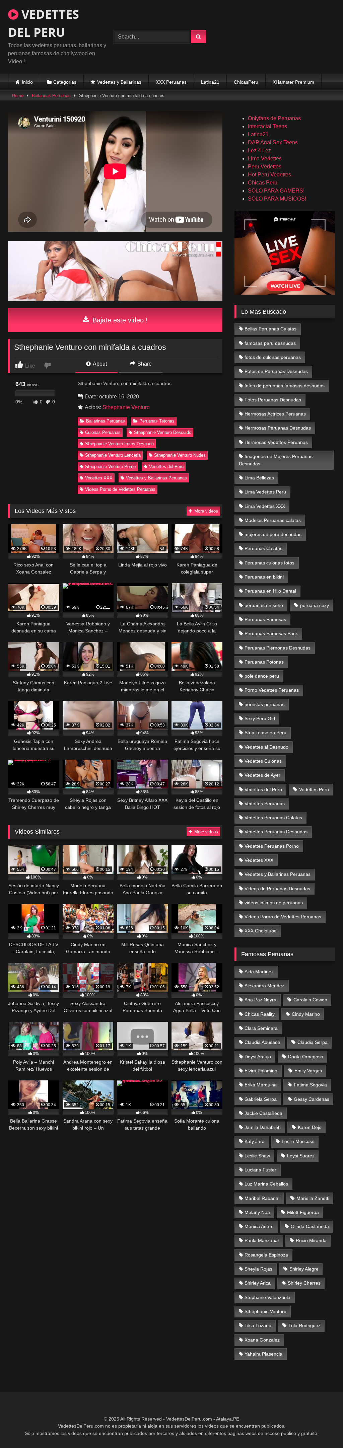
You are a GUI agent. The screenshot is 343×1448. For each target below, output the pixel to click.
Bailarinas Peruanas (51, 95)
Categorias (64, 82)
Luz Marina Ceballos (266, 1184)
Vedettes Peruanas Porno (272, 846)
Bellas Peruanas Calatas (270, 328)
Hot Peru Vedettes (269, 174)
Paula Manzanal (262, 1240)
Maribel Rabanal (262, 1198)
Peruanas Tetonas (157, 421)
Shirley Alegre (304, 1269)
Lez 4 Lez (259, 150)
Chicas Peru (262, 182)
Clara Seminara (261, 1028)
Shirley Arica (258, 1283)
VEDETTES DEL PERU (43, 23)
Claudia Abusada (262, 1042)
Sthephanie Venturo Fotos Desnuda (119, 443)
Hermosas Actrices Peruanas (275, 413)
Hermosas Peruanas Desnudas (278, 428)
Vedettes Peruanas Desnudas (276, 831)
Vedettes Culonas (263, 761)
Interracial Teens (267, 126)
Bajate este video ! (119, 320)
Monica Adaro (259, 1226)
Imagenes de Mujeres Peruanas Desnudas (276, 460)
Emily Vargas (308, 1070)
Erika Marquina (261, 1084)
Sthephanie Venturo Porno (110, 466)
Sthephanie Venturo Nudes (180, 455)
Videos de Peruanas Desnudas (277, 888)
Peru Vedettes (264, 166)
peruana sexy (314, 605)
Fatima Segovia (310, 1084)
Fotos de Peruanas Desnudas (276, 371)
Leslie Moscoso (298, 1141)
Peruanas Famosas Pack (271, 633)
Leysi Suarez (301, 1155)
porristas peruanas (264, 704)
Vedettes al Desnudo (266, 747)
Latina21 (210, 82)
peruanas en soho (264, 605)
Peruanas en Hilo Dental (270, 591)
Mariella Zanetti (312, 1198)
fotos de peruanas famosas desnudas (285, 385)
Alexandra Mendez (264, 985)
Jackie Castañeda (263, 1113)
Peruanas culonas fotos (269, 562)
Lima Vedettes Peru (265, 491)
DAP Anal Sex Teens (273, 142)
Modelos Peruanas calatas (273, 520)
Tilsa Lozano (258, 1325)
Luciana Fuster (260, 1169)
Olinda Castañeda (310, 1226)
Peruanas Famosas (265, 619)
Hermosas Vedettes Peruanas (276, 442)
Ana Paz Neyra (260, 999)
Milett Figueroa (303, 1212)
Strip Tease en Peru (265, 732)
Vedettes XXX (99, 477)
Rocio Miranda (311, 1240)
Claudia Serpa (312, 1042)
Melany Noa (257, 1212)
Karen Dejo (310, 1127)
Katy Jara (255, 1141)
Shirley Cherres (304, 1283)
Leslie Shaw (257, 1155)
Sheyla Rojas (258, 1269)
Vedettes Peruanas (265, 803)
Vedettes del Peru (166, 466)
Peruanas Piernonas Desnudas (278, 648)
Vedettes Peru (314, 789)
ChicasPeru (246, 82)
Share (144, 364)
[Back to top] (322, 1428)
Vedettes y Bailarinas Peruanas (156, 477)
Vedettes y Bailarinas (119, 82)
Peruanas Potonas (264, 662)
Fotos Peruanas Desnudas (273, 399)
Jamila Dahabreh (263, 1127)
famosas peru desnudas (270, 343)
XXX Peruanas (171, 82)
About (99, 364)
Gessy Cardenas (311, 1099)
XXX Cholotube (261, 930)
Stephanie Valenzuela (267, 1297)
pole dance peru (262, 676)
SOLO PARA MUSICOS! (277, 199)
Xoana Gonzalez (262, 1340)
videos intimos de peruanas (274, 902)
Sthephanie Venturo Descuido (162, 432)
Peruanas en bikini (264, 577)
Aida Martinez (259, 971)
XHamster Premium (293, 82)
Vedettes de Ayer (262, 775)
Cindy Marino (306, 1014)
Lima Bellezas (259, 477)
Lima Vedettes (265, 158)
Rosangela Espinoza (266, 1255)
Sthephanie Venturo (126, 407)
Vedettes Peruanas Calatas (273, 817)
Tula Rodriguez (304, 1325)
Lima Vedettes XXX (265, 506)
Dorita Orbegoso (305, 1056)
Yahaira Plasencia (263, 1354)
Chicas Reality (260, 1014)
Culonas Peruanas (103, 432)
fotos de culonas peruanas (273, 357)
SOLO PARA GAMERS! (276, 191)
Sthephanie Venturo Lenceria (113, 455)
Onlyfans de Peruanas (274, 118)
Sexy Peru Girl (260, 718)
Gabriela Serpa (261, 1099)
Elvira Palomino (261, 1070)
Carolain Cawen (310, 999)
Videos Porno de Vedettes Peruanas (120, 489)
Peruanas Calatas (263, 548)
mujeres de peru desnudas (273, 534)
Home (17, 95)
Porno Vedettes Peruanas (272, 690)
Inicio (27, 82)
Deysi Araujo (258, 1056)
